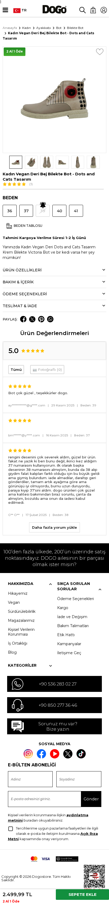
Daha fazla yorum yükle (54, 527)
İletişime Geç (69, 652)
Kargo (62, 607)
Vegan (14, 602)
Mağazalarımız (21, 620)
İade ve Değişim (72, 616)
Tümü (16, 369)
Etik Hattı (66, 634)
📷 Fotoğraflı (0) (47, 369)
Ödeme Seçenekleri (75, 598)
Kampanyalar (69, 643)
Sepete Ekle (83, 894)
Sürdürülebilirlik (21, 611)
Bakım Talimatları (73, 625)
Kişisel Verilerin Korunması (21, 632)
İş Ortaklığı (17, 643)
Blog (12, 652)
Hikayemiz (18, 593)
